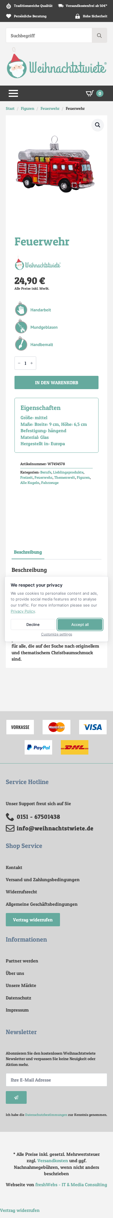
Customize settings (56, 634)
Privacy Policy (23, 611)
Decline (33, 624)
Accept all (80, 624)
